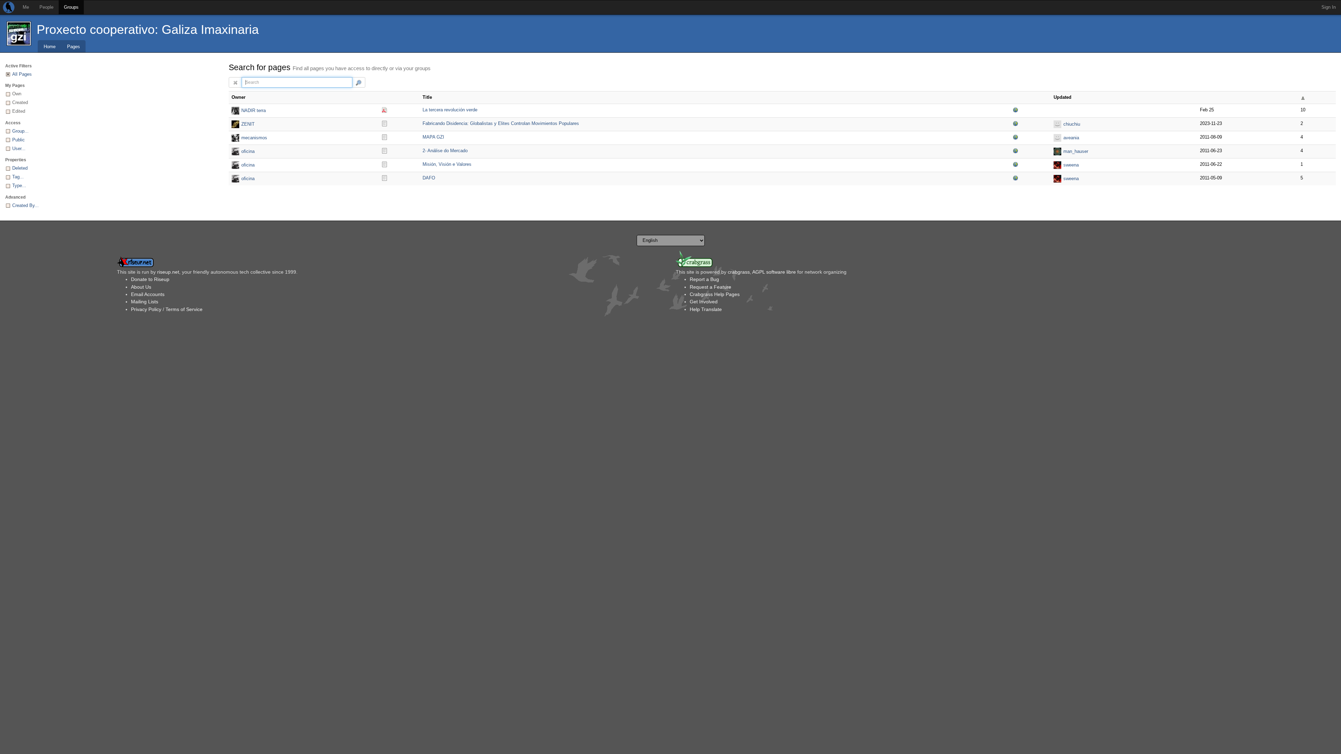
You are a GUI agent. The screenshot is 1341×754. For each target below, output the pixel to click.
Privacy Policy (146, 309)
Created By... (25, 205)
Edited (18, 111)
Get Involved (704, 301)
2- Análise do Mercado (445, 150)
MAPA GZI (433, 137)
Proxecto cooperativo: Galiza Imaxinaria (148, 29)
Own (16, 93)
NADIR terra (253, 110)
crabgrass (739, 272)
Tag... (18, 176)
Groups (71, 7)
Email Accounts (147, 294)
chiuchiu (1071, 124)
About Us (141, 287)
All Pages (22, 74)
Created (20, 102)
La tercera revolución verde (450, 109)
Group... (20, 131)
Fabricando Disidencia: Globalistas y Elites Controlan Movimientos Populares (501, 123)
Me (26, 7)
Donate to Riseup (150, 279)
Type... (19, 185)
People (46, 7)
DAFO (429, 177)
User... (18, 148)
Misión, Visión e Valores (447, 164)
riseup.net (168, 272)
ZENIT (248, 124)
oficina (248, 151)
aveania (1071, 137)
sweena (1071, 165)
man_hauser (1075, 151)
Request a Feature (710, 287)
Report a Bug (704, 279)
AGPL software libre (774, 272)
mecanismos (254, 137)
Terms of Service (184, 309)
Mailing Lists (144, 301)
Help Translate (706, 309)
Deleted (20, 168)
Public (18, 139)
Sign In (1328, 7)
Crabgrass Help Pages (715, 294)
